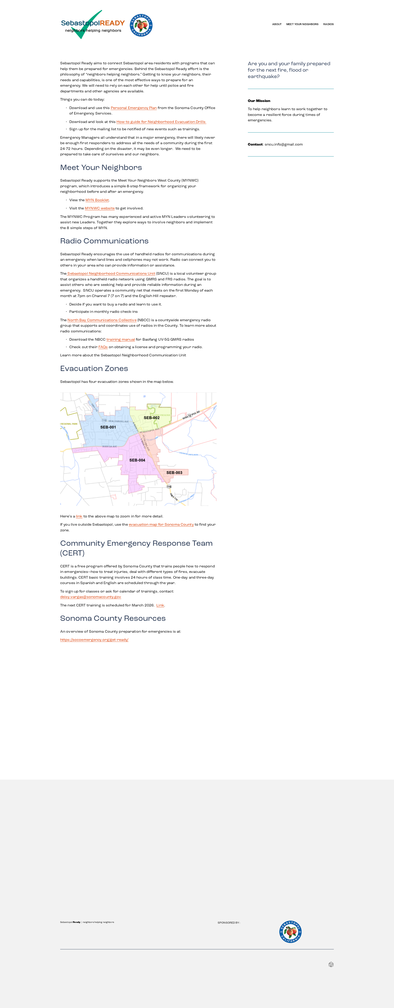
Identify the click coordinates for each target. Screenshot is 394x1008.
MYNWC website (100, 208)
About (277, 24)
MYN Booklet (97, 200)
